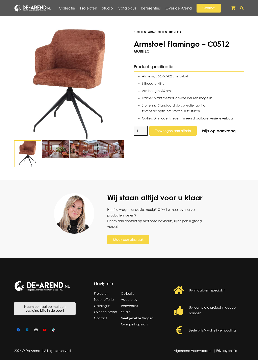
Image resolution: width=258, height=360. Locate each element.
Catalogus (102, 306)
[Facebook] (18, 330)
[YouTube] (45, 330)
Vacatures (129, 300)
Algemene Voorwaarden (193, 351)
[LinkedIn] (27, 330)
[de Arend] (32, 8)
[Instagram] (36, 330)
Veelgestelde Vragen (137, 318)
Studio (125, 312)
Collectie (127, 293)
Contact (100, 318)
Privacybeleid (226, 351)
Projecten (101, 293)
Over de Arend (105, 312)
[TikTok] (54, 330)
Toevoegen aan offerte (173, 131)
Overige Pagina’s (134, 324)
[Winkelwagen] (233, 8)
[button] (194, 8)
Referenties (129, 306)
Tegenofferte (104, 300)
